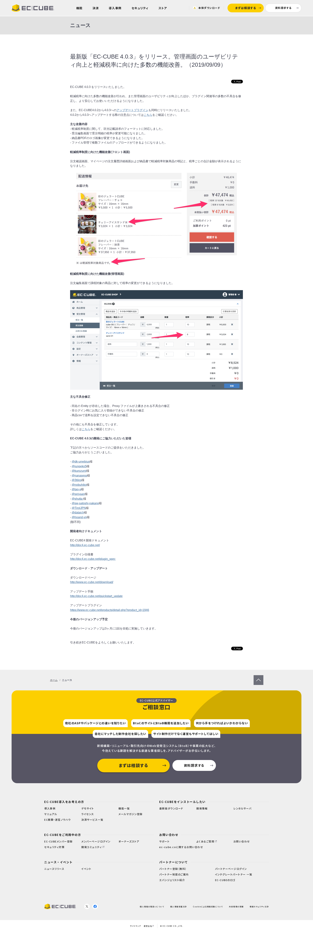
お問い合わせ (168, 834)
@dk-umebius (81, 461)
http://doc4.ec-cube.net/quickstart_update (96, 596)
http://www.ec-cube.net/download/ (91, 582)
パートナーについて (173, 862)
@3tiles (77, 480)
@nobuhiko (79, 484)
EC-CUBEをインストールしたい (182, 802)
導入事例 (115, 8)
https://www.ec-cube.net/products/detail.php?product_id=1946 (109, 610)
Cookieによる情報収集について (208, 906)
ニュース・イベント (58, 862)
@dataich (78, 512)
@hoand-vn (79, 517)
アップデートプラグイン (132, 110)
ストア (162, 8)
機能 (79, 8)
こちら (148, 114)
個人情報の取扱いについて (152, 906)
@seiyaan (78, 494)
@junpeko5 (79, 466)
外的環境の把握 (236, 906)
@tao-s (76, 489)
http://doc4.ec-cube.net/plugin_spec (93, 558)
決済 (96, 8)
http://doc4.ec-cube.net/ (85, 545)
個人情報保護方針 (178, 906)
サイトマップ (135, 926)
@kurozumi (79, 470)
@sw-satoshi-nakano (85, 503)
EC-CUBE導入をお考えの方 (64, 802)
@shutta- (77, 498)
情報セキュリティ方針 (259, 906)
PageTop (258, 677)
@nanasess (79, 475)
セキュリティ (140, 8)
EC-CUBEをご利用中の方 (62, 834)
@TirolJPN (79, 508)
